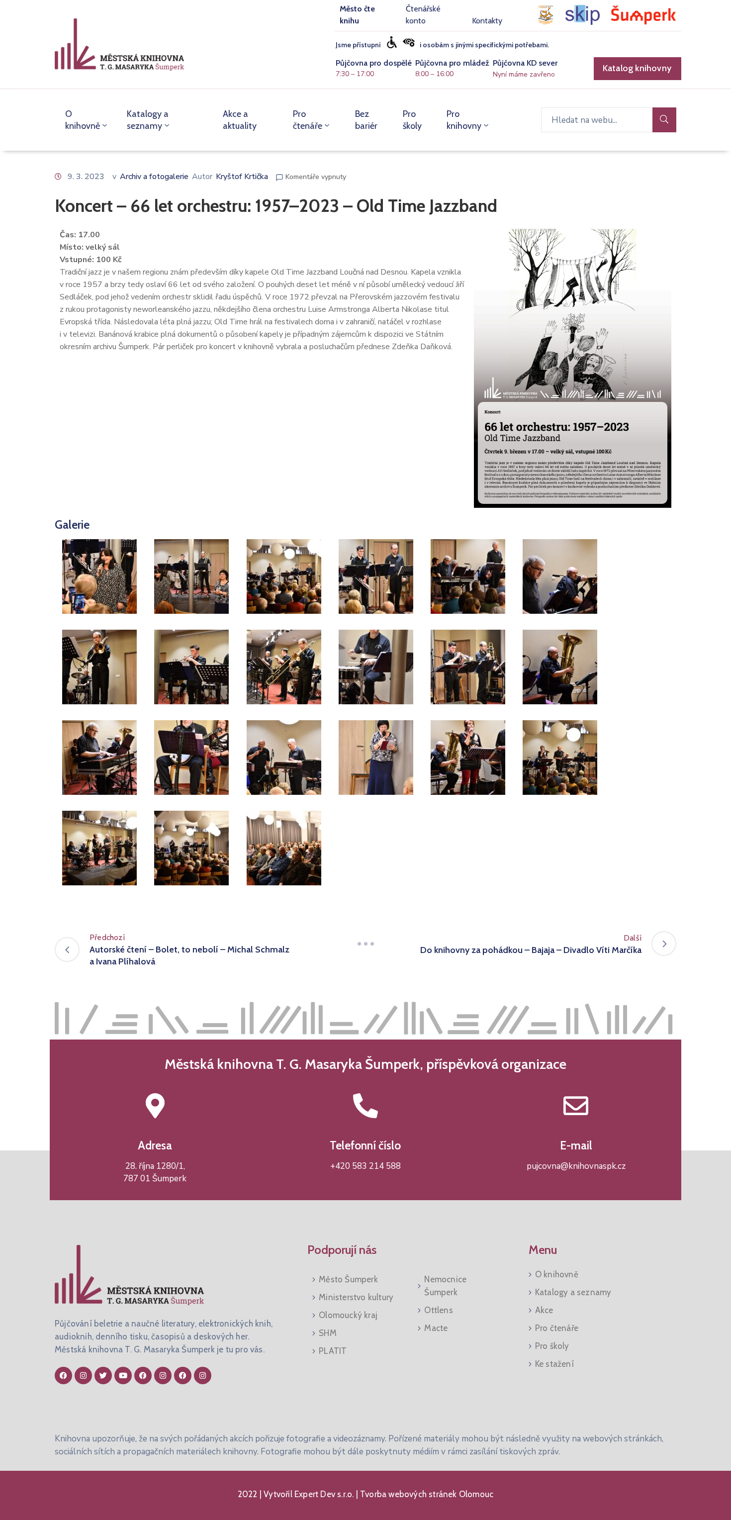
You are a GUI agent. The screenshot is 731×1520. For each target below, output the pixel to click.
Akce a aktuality (240, 119)
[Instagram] (83, 1375)
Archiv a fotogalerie (154, 176)
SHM (328, 1333)
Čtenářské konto (423, 14)
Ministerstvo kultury (356, 1297)
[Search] (664, 119)
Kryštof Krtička (242, 176)
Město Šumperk (348, 1279)
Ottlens (438, 1310)
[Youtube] (123, 1375)
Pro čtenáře (307, 119)
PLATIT (333, 1351)
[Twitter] (103, 1375)
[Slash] (365, 943)
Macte (436, 1328)
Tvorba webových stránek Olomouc (425, 1494)
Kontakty (487, 20)
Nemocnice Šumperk (445, 1285)
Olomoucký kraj (348, 1315)
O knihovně (82, 119)
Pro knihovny (464, 119)
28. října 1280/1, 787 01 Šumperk (154, 1172)
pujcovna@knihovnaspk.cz (576, 1166)
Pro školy (412, 119)
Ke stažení (554, 1364)
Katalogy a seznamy (148, 119)
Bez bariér (366, 119)
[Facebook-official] (63, 1375)
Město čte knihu (357, 14)
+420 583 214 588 (365, 1166)
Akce (544, 1310)
